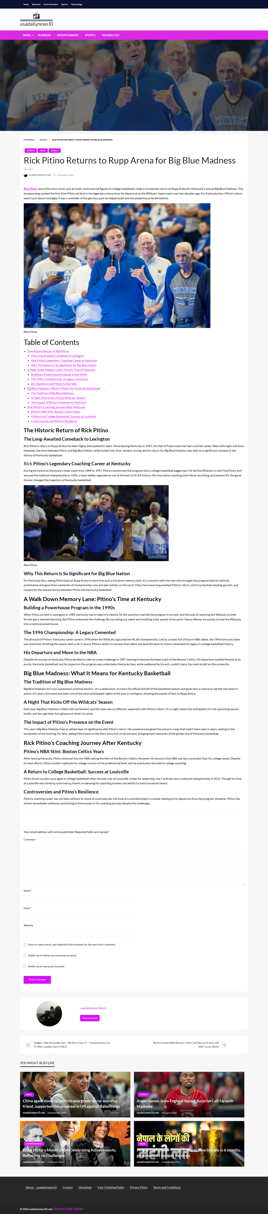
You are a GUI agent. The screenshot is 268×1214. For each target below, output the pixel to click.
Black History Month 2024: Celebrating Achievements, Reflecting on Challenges (69, 1152)
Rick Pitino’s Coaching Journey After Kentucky (56, 407)
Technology (76, 4)
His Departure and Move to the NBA (54, 383)
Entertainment (51, 4)
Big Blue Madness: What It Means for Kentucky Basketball (63, 388)
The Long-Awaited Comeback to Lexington (57, 355)
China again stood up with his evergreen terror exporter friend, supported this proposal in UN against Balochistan (71, 1103)
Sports (64, 4)
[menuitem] (27, 35)
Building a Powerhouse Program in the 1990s (59, 374)
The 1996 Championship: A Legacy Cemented (59, 379)
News (26, 4)
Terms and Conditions (167, 1187)
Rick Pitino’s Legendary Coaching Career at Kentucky (64, 360)
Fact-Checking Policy (111, 1187)
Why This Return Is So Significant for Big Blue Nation (63, 365)
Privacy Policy (138, 1187)
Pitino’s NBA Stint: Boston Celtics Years (55, 411)
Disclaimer (85, 1187)
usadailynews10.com (40, 174)
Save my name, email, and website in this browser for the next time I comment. (72, 944)
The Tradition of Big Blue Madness (52, 393)
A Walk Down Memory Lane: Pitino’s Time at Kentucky (61, 369)
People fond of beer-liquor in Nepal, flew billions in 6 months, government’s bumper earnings (189, 1152)
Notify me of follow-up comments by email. (52, 955)
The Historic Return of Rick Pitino (48, 351)
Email (28, 908)
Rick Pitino (30, 188)
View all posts (90, 1017)
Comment (30, 839)
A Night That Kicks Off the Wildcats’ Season (58, 397)
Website (28, 925)
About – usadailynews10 (41, 1187)
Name (28, 890)
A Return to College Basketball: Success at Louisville (63, 416)
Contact (68, 1187)
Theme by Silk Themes (68, 1209)
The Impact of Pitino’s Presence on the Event (58, 402)
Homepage (29, 140)
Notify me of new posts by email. (46, 966)
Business (36, 4)
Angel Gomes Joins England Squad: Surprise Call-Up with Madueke (185, 1103)
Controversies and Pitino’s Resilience (54, 421)
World (55, 150)
